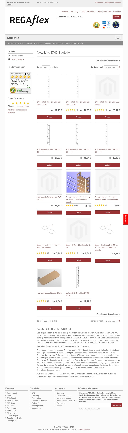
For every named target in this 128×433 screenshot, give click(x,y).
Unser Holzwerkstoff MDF (66, 400)
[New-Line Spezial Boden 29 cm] (49, 277)
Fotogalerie (61, 403)
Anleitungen (75, 11)
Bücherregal (12, 393)
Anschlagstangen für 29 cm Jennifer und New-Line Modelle (107, 198)
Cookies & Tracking (39, 400)
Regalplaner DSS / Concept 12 (14, 419)
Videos (59, 405)
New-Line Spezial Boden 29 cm (49, 293)
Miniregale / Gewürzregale (12, 414)
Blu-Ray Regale (13, 400)
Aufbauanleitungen (63, 398)
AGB (33, 393)
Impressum (36, 408)
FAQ (83, 11)
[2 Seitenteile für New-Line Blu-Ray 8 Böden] (49, 86)
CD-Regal (11, 395)
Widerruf (35, 403)
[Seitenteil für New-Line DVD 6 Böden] (78, 277)
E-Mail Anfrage (18, 59)
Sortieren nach (97, 67)
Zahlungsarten (37, 405)
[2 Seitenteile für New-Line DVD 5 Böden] (78, 134)
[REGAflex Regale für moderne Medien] (30, 19)
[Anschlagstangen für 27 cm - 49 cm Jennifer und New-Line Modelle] (78, 182)
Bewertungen (84, 429)
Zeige (39, 67)
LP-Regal (10, 405)
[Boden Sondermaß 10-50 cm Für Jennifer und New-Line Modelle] (107, 229)
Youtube (117, 2)
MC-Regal (11, 403)
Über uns (60, 393)
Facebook (99, 2)
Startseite (65, 11)
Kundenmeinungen (64, 395)
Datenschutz (37, 398)
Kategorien (13, 37)
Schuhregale (12, 408)
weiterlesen (24, 106)
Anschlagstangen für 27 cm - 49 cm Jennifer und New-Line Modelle (78, 199)
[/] (49, 182)
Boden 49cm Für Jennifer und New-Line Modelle (48, 246)
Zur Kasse (107, 11)
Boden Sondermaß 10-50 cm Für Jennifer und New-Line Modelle (106, 247)
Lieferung (35, 395)
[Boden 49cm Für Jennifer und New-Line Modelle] (49, 229)
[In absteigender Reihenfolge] (119, 67)
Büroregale (11, 410)
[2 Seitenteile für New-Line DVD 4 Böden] (49, 134)
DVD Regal (11, 398)
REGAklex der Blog (94, 11)
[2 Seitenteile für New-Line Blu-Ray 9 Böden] (78, 86)
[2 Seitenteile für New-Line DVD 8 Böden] (107, 134)
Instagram (109, 2)
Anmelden (117, 11)
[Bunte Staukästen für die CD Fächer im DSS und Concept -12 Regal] (107, 86)
